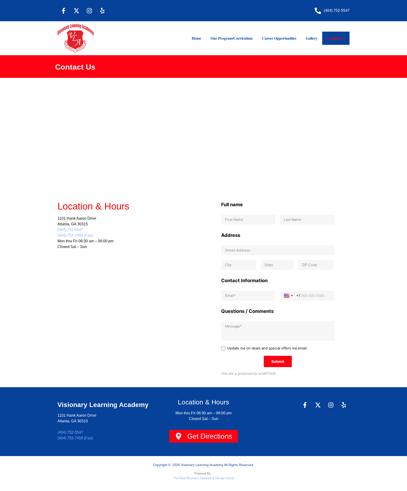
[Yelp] (102, 11)
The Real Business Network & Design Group (203, 478)
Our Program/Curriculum (231, 38)
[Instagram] (89, 11)
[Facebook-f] (63, 11)
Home (196, 38)
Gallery (311, 38)
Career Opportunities (279, 38)
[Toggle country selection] (288, 295)
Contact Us (336, 38)
